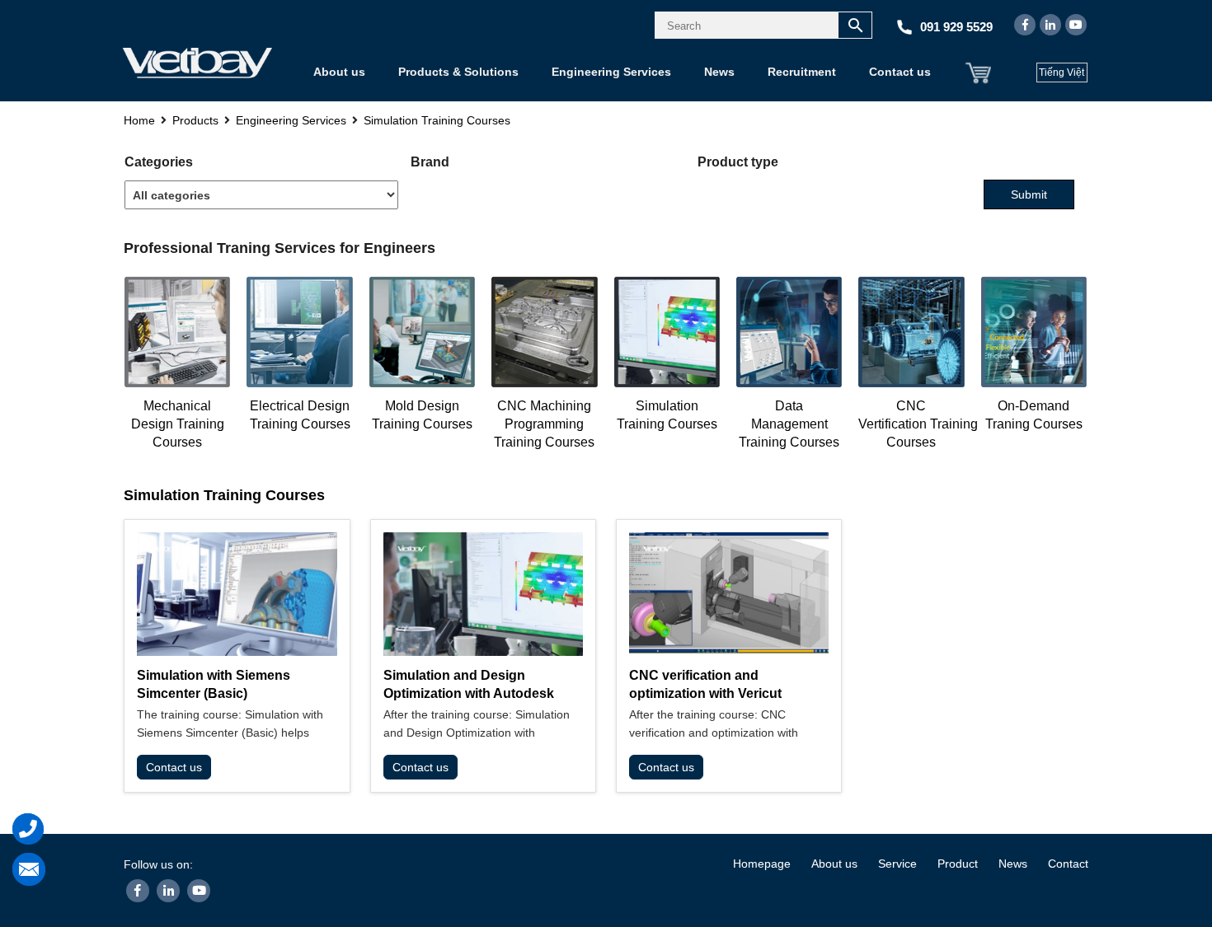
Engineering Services (611, 71)
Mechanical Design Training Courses (177, 424)
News (719, 71)
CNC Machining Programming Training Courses (544, 424)
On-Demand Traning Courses (1034, 415)
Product (957, 863)
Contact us (900, 71)
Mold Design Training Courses (422, 415)
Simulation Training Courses (667, 415)
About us (339, 71)
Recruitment (802, 71)
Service (897, 863)
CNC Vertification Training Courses (918, 424)
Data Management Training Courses (789, 424)
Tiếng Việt (1061, 72)
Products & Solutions (458, 71)
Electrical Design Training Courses (300, 415)
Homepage (762, 863)
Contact (1068, 863)
